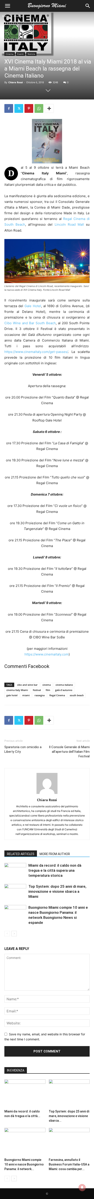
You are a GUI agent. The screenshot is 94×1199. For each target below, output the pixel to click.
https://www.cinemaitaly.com (46, 654)
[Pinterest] (28, 108)
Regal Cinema (57, 695)
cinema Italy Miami (17, 690)
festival (37, 690)
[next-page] (14, 933)
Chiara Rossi (15, 82)
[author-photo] (47, 794)
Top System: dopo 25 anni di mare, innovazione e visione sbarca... (69, 1116)
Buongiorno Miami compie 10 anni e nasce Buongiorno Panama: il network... (24, 1164)
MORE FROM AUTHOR (55, 854)
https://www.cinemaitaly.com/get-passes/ (36, 352)
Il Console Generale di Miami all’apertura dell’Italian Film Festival (69, 751)
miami (26, 695)
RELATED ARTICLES (20, 854)
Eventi (20, 53)
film (48, 690)
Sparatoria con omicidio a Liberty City (23, 749)
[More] (49, 108)
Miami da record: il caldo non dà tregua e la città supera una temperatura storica (54, 870)
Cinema (18, 16)
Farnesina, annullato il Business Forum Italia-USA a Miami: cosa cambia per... (69, 1164)
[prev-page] (7, 933)
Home (6, 16)
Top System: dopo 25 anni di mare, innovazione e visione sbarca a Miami (57, 891)
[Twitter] (18, 108)
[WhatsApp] (39, 108)
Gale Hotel (32, 306)
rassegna (40, 695)
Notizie (31, 53)
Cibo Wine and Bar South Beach (30, 323)
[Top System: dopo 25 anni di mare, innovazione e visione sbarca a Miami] (15, 891)
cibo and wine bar (27, 684)
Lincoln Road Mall (69, 224)
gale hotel (11, 695)
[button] (7, 6)
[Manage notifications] (82, 1187)
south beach (77, 695)
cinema (46, 684)
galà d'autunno (63, 690)
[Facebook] (8, 108)
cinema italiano (64, 684)
